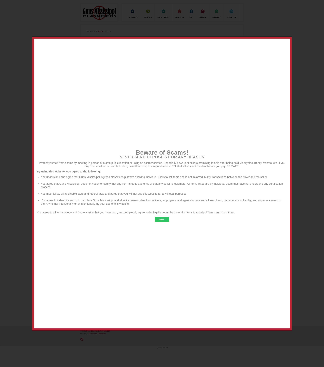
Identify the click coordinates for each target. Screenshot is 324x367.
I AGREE (162, 219)
